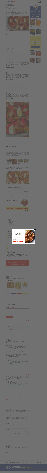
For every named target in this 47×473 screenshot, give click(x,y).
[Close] (35, 229)
